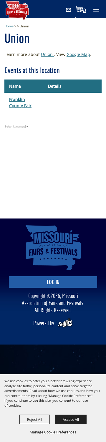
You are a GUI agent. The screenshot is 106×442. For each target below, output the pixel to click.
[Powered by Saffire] (65, 323)
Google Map (78, 54)
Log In (53, 282)
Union (47, 54)
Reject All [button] (34, 419)
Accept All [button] (71, 419)
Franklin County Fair (20, 102)
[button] (85, 10)
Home (9, 26)
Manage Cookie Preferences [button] (53, 432)
